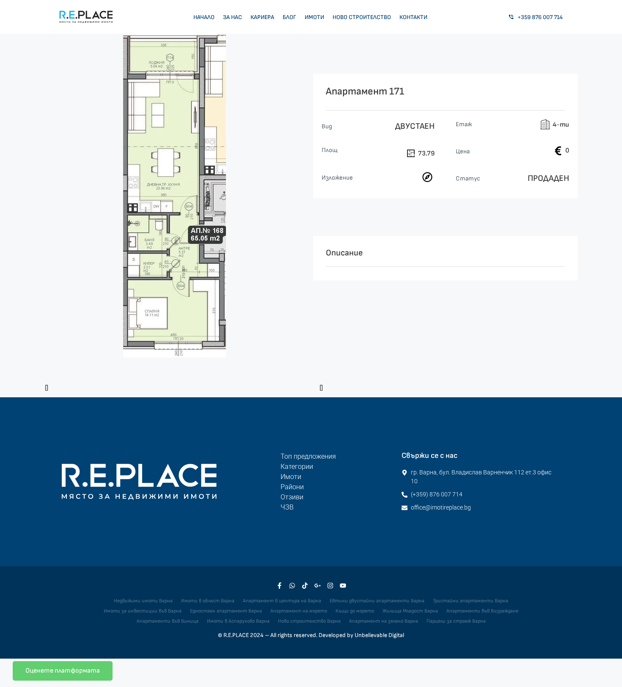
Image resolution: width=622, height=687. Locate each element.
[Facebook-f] (279, 585)
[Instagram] (330, 585)
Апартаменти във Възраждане (482, 611)
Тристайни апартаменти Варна (470, 601)
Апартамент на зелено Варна (383, 621)
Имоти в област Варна (207, 601)
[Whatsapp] (292, 585)
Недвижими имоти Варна (143, 601)
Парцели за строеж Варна (456, 621)
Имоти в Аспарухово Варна (238, 621)
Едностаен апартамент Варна (226, 611)
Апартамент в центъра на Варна (282, 601)
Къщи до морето (355, 611)
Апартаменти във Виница (167, 621)
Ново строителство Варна (309, 621)
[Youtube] (342, 585)
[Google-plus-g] (317, 585)
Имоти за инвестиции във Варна (143, 611)
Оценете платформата (62, 671)
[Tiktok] (304, 585)
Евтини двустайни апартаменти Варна (377, 601)
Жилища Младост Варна (410, 611)
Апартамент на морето (298, 611)
